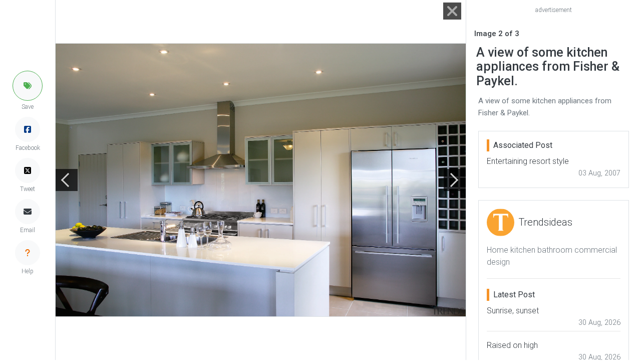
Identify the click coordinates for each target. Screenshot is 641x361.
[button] (28, 86)
